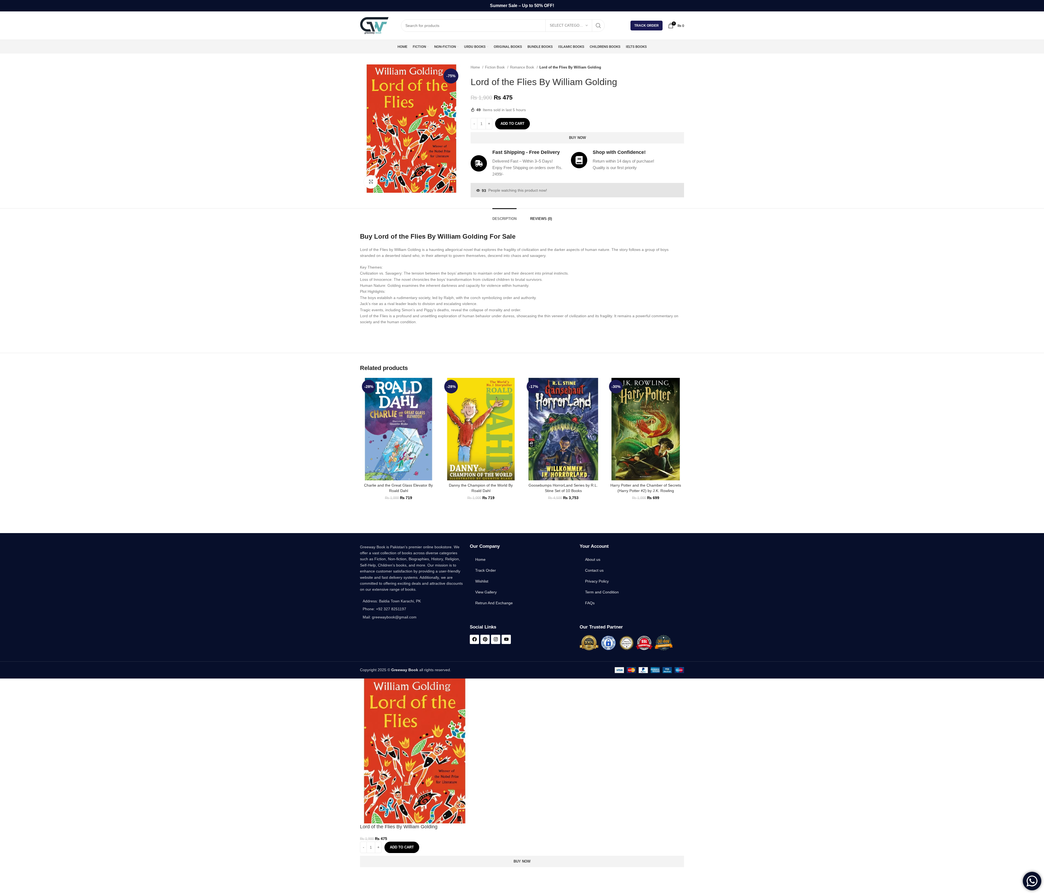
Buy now (577, 138)
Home (476, 67)
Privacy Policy (597, 581)
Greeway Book (404, 670)
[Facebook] (474, 639)
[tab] (504, 216)
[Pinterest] (485, 639)
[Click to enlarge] (371, 182)
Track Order (646, 25)
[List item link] (412, 609)
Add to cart (512, 124)
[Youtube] (506, 639)
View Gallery (486, 592)
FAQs (590, 603)
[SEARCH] (598, 25)
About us (592, 559)
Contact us (594, 570)
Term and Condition (602, 592)
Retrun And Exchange (494, 603)
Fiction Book (495, 67)
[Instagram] (495, 639)
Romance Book (522, 67)
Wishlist (481, 581)
